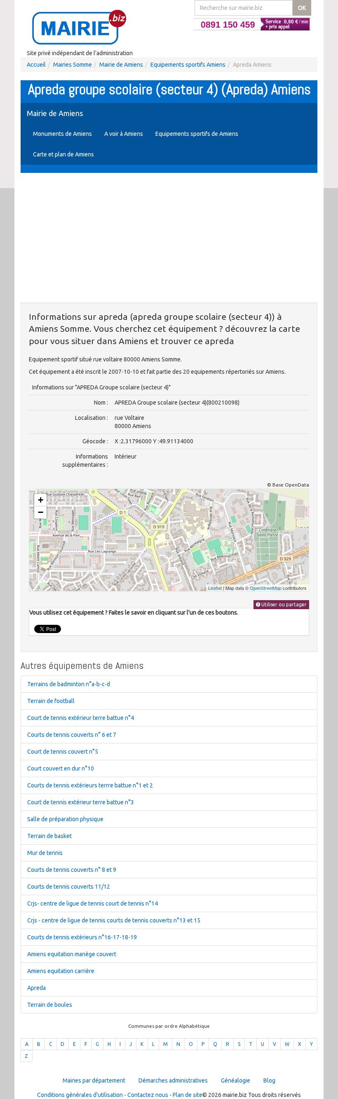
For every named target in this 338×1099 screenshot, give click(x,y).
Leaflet (215, 587)
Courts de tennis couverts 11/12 (68, 886)
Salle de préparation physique (65, 819)
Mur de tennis (45, 853)
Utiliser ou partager (283, 604)
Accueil (36, 64)
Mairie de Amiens (121, 64)
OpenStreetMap (266, 587)
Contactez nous (147, 1095)
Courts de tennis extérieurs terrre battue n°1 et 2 (90, 785)
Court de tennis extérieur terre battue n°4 (80, 718)
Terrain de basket (49, 836)
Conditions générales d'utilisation (80, 1095)
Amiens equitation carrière (60, 971)
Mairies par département (94, 1080)
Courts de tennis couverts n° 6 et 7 (71, 734)
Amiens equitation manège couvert (71, 954)
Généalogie (235, 1080)
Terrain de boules (49, 1004)
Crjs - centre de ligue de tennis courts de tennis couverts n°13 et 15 (113, 920)
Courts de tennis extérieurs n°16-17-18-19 (82, 937)
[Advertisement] (169, 238)
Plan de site (187, 1095)
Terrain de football (51, 701)
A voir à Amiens (123, 133)
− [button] (40, 512)
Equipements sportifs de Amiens (196, 133)
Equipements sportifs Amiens (187, 64)
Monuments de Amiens (62, 133)
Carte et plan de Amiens (63, 154)
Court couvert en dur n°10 (60, 768)
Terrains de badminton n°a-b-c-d (68, 684)
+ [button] (40, 500)
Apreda (36, 988)
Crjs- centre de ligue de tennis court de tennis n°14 (92, 903)
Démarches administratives (173, 1080)
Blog (269, 1080)
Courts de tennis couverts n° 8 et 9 (71, 869)
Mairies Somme (72, 64)
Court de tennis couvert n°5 (62, 751)
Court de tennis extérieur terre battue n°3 (80, 802)
